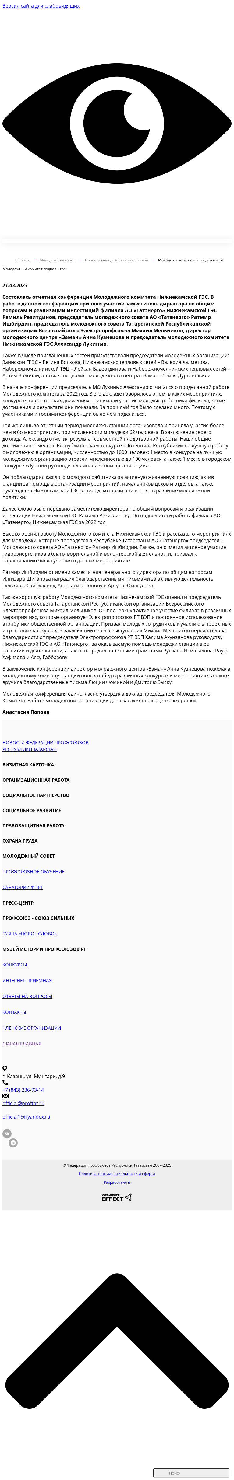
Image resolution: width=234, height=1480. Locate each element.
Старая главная (21, 1044)
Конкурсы (14, 965)
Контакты (14, 1012)
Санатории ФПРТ (22, 887)
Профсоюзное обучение (33, 871)
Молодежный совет (57, 260)
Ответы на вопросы (27, 996)
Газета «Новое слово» (29, 933)
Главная (22, 260)
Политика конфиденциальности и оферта (117, 1173)
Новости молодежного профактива (116, 260)
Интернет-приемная (27, 980)
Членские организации (31, 1028)
